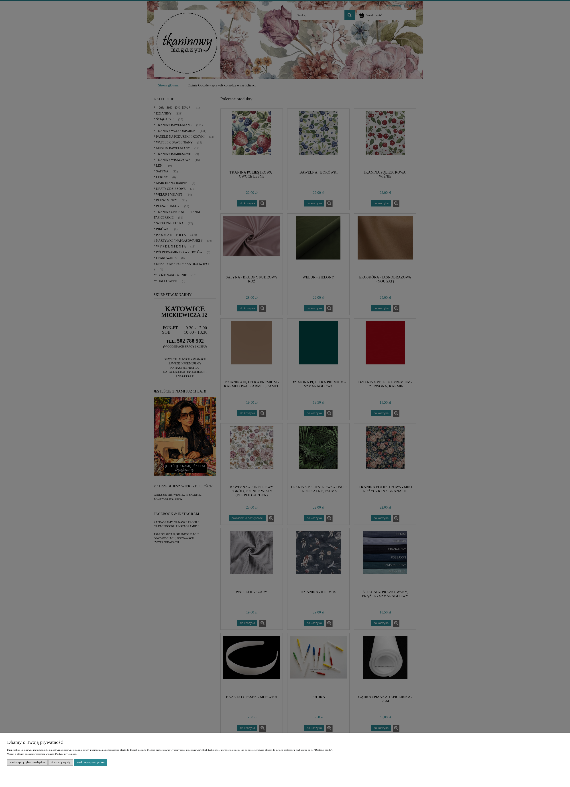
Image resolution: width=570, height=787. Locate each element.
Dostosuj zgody (61, 762)
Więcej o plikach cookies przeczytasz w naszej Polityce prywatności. (42, 753)
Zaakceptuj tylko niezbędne (27, 762)
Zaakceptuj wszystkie (90, 762)
